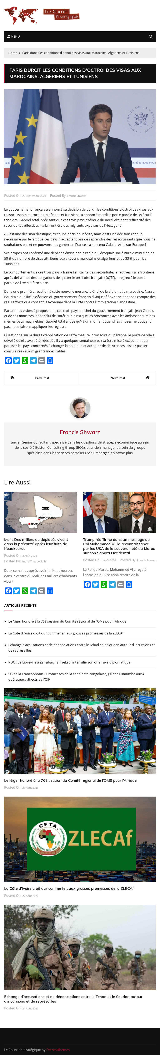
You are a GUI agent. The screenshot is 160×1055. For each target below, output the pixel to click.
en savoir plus (122, 453)
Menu (15, 36)
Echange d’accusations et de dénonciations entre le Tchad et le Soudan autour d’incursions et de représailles (81, 648)
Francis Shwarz (76, 196)
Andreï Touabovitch (33, 561)
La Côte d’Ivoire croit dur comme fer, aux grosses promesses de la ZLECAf (65, 633)
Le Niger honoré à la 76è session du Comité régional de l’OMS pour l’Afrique (67, 621)
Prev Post (42, 378)
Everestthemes (58, 1049)
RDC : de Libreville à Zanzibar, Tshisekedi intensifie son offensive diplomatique (69, 662)
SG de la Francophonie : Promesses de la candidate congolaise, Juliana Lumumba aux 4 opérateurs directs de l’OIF (76, 677)
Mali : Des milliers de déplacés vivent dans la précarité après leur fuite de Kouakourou (36, 544)
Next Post (118, 378)
